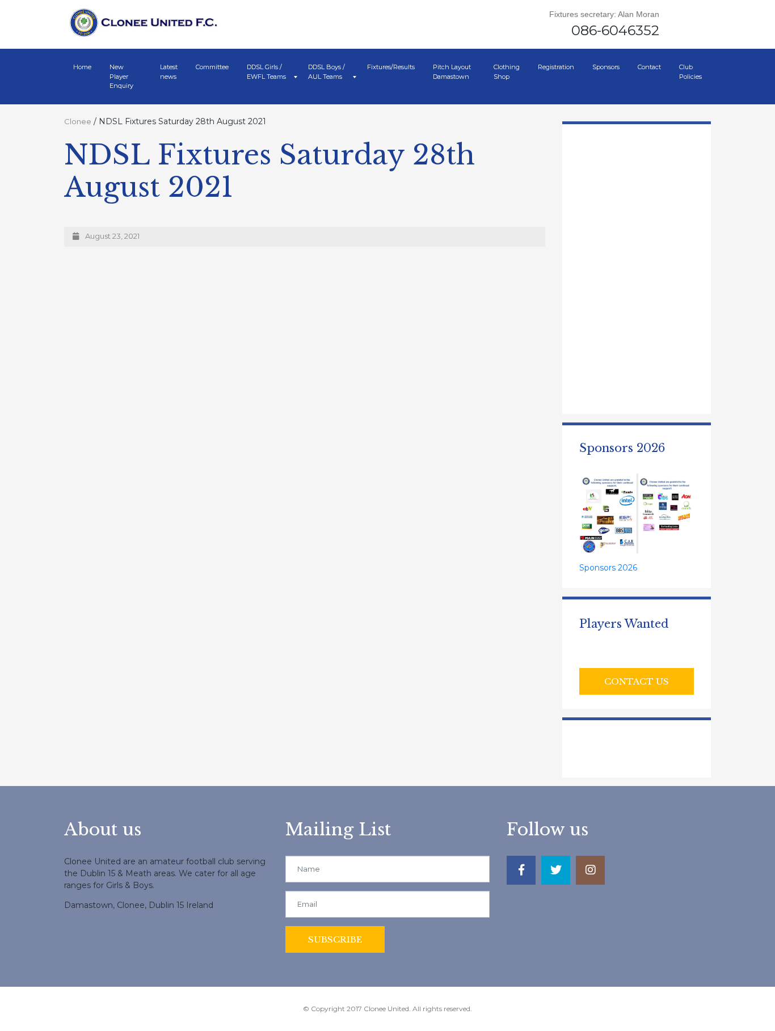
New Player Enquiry (121, 76)
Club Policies (690, 72)
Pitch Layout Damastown (452, 72)
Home (82, 67)
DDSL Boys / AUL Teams (326, 72)
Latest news (169, 72)
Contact (649, 67)
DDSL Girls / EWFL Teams (266, 72)
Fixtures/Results (391, 67)
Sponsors (606, 67)
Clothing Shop (507, 72)
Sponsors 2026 (608, 568)
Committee (212, 67)
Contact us (636, 681)
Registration (556, 67)
